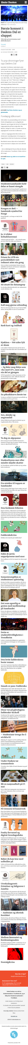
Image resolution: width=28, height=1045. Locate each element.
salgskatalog (10, 983)
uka (7, 164)
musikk (12, 164)
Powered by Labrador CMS (14, 1042)
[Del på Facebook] (11, 55)
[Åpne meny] (25, 2)
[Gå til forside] (11, 2)
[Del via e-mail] (16, 55)
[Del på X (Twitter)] (14, 55)
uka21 (3, 164)
